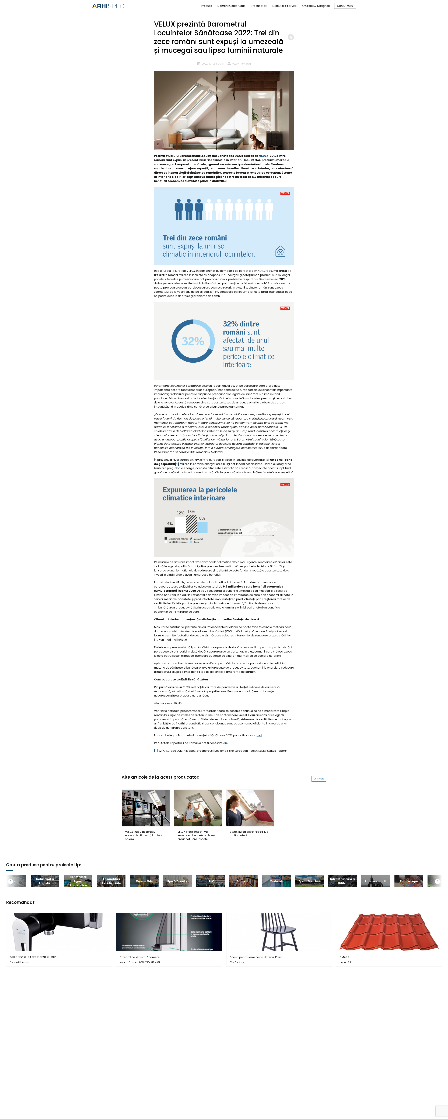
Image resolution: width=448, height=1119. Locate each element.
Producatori (259, 6)
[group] (45, 881)
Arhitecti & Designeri (316, 6)
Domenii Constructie (231, 6)
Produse (206, 6)
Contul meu (345, 6)
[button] (15, 881)
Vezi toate (319, 778)
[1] (156, 751)
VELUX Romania (241, 63)
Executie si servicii (284, 6)
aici (259, 735)
